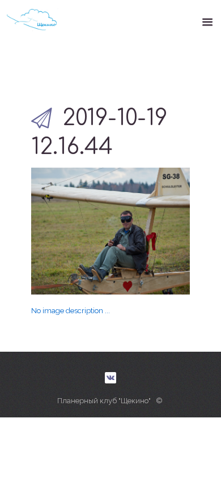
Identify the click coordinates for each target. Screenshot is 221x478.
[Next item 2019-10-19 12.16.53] (150, 231)
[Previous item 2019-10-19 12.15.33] (70, 231)
